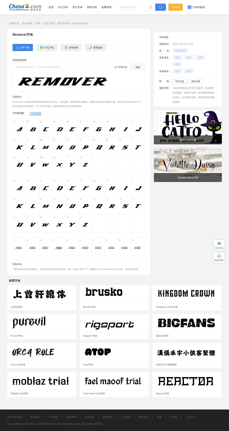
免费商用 (106, 7)
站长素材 (27, 23)
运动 (177, 57)
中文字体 (63, 7)
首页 (50, 7)
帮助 (159, 416)
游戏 (200, 57)
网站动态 (144, 416)
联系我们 (35, 416)
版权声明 (71, 416)
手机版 (173, 416)
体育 (177, 64)
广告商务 (53, 416)
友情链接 (89, 416)
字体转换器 (198, 7)
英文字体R (63, 23)
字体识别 (175, 7)
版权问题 (195, 81)
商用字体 (92, 7)
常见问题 (179, 81)
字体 (37, 23)
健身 (189, 57)
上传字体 (190, 416)
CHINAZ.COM (44, 423)
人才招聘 (126, 416)
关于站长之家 (14, 416)
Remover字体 (80, 23)
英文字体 (77, 7)
